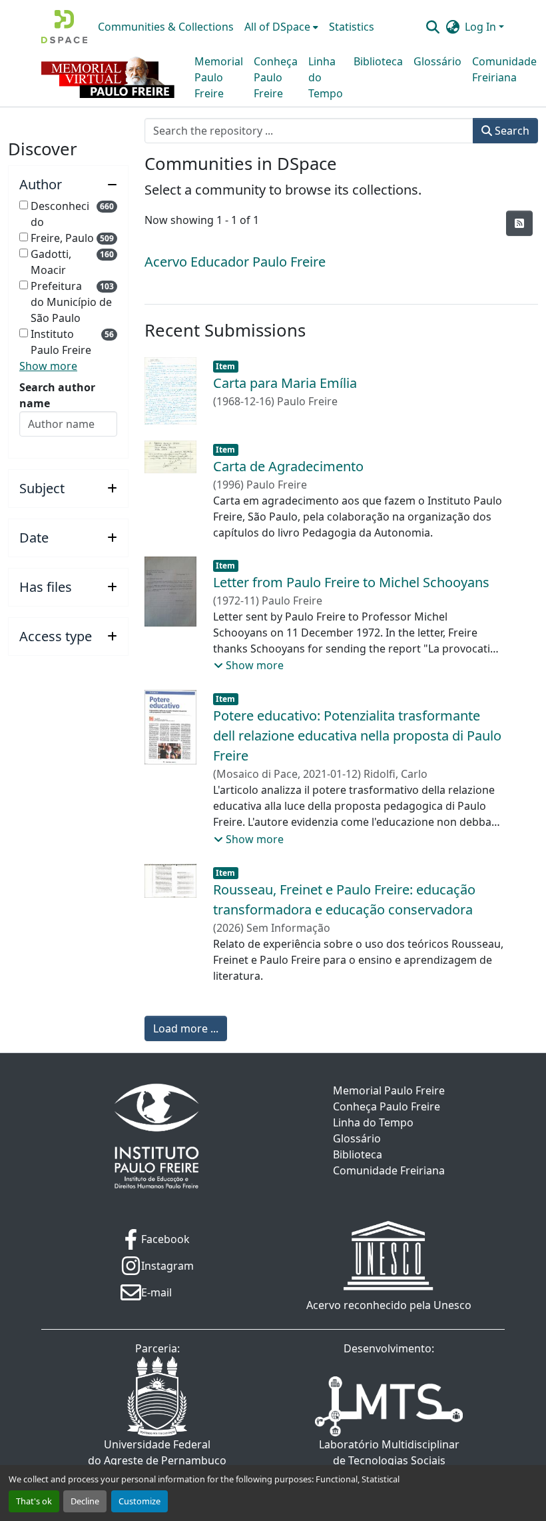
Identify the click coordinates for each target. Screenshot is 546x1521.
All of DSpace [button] (277, 26)
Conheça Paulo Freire (276, 77)
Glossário (437, 61)
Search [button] (510, 130)
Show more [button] (48, 366)
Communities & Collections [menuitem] (166, 26)
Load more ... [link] (185, 1028)
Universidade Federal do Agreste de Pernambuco (157, 1452)
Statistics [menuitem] (351, 26)
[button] (64, 26)
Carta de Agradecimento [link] (288, 466)
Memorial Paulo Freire (218, 77)
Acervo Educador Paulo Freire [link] (235, 262)
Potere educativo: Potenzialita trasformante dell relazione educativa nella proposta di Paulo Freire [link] (357, 735)
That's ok (34, 1501)
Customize (139, 1501)
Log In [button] (482, 26)
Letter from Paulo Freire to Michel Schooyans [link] (351, 582)
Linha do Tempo (325, 77)
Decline (85, 1501)
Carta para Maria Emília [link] (285, 383)
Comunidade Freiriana (504, 69)
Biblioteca (378, 61)
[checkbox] (23, 205)
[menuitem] (281, 27)
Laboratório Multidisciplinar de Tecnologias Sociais (389, 1452)
